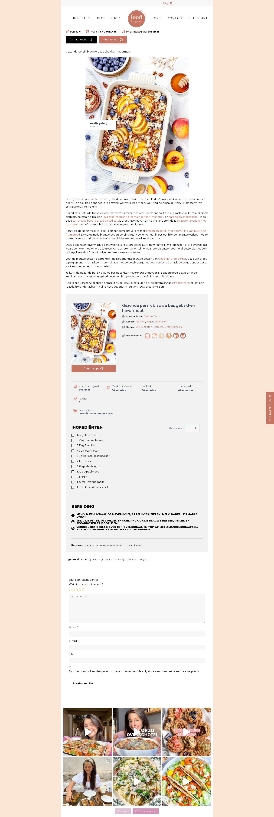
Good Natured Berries (172, 258)
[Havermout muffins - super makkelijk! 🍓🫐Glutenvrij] (186, 732)
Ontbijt (168, 326)
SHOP (115, 18)
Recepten (81, 18)
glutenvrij (105, 559)
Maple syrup (89, 466)
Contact (175, 18)
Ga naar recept (79, 39)
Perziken (86, 445)
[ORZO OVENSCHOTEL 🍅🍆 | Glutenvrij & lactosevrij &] (137, 732)
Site (71, 654)
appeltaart (144, 216)
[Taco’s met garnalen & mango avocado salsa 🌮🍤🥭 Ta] (186, 781)
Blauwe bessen (90, 440)
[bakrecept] (147, 335)
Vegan (150, 321)
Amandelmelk (90, 481)
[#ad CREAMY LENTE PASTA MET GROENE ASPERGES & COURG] (137, 781)
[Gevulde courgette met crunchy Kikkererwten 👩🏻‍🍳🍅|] (87, 732)
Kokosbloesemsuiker (93, 455)
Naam (73, 627)
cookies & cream (126, 216)
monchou (158, 216)
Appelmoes (88, 471)
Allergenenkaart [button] (269, 407)
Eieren (82, 476)
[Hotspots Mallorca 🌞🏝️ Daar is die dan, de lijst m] (87, 781)
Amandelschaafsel (92, 487)
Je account (198, 18)
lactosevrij (119, 559)
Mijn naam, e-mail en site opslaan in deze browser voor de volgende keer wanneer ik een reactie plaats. (134, 671)
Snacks (178, 326)
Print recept (110, 39)
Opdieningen (176, 428)
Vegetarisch (161, 321)
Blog (101, 18)
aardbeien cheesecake (183, 216)
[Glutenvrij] (161, 335)
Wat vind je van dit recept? (86, 584)
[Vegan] (183, 335)
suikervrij (132, 559)
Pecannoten (88, 450)
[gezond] (154, 335)
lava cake (108, 216)
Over (158, 18)
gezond (93, 559)
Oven (157, 316)
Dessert (158, 326)
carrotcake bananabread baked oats (96, 220)
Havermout (88, 435)
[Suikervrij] (176, 335)
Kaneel (85, 461)
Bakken (148, 316)
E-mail (74, 640)
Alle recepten (144, 326)
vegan (143, 559)
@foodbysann (181, 282)
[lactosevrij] (169, 335)
